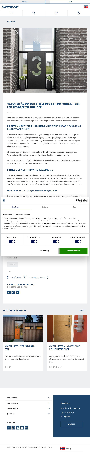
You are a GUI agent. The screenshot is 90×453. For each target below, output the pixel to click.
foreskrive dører (37, 277)
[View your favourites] (56, 13)
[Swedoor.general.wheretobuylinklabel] (78, 13)
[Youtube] (22, 427)
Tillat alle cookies (73, 251)
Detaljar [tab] (45, 207)
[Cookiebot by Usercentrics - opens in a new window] (77, 200)
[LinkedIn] (17, 427)
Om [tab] (74, 207)
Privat (25, 2)
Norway (68, 448)
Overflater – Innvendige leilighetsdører (64, 348)
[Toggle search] (33, 13)
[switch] (34, 241)
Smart (12, 264)
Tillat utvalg (44, 251)
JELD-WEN (11, 414)
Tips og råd (12, 408)
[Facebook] (9, 292)
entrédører (15, 277)
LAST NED (72, 424)
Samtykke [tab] (15, 207)
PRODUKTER (12, 398)
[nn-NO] (86, 6)
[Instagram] (13, 427)
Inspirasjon (12, 403)
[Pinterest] (13, 292)
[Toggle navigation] (11, 13)
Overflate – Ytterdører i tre (20, 348)
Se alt (82, 310)
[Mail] (17, 292)
